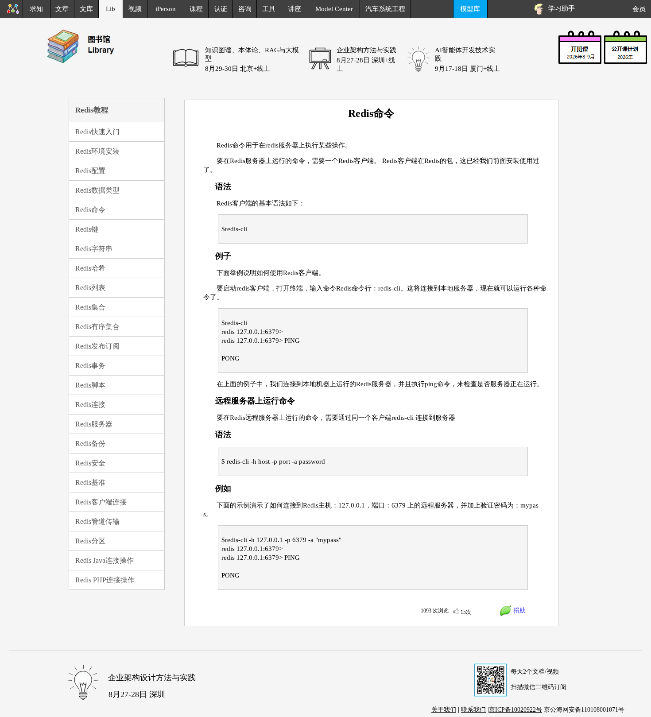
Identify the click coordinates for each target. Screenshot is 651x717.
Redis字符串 (93, 248)
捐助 (519, 610)
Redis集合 (90, 307)
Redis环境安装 (97, 151)
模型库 (470, 8)
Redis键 (86, 229)
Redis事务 (90, 365)
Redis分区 (90, 541)
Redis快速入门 (97, 132)
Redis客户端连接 (101, 502)
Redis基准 (90, 482)
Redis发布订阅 (97, 346)
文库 (86, 8)
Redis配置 (90, 170)
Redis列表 (90, 287)
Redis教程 (91, 110)
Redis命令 (90, 209)
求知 (36, 8)
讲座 (294, 8)
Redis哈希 (90, 268)
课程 (196, 8)
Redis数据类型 (97, 190)
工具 (268, 8)
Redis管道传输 (97, 521)
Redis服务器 (93, 424)
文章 (62, 8)
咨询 (245, 8)
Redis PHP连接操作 (105, 580)
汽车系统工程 (385, 8)
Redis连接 (90, 404)
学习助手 (560, 8)
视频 (135, 8)
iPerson (165, 8)
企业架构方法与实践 (366, 50)
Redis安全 (90, 463)
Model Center (334, 8)
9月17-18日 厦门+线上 (467, 68)
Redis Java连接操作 (104, 560)
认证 (220, 8)
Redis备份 (90, 443)
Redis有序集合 (97, 326)
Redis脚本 (90, 385)
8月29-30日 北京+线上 (237, 68)
